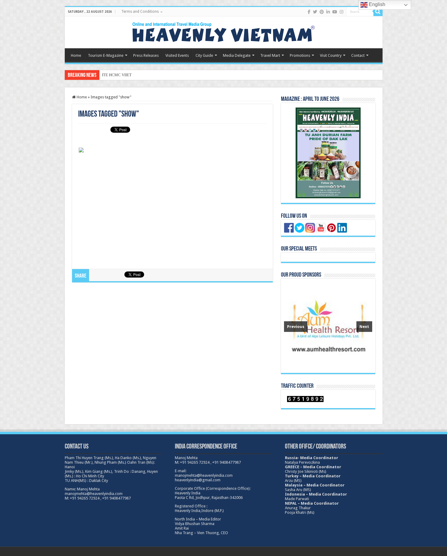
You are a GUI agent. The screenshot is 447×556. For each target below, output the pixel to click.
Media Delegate (237, 55)
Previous (295, 326)
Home (76, 55)
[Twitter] (315, 11)
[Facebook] (309, 11)
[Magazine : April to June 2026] (328, 152)
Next (364, 326)
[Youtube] (335, 11)
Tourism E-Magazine (105, 55)
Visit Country (330, 55)
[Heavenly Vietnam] (223, 31)
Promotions (300, 55)
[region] (328, 326)
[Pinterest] (321, 11)
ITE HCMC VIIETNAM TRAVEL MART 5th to (140, 75)
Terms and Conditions (140, 11)
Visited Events (177, 55)
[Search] (378, 11)
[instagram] (341, 11)
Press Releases (146, 55)
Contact (358, 55)
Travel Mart (270, 55)
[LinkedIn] (328, 11)
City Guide (204, 55)
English (376, 4)
